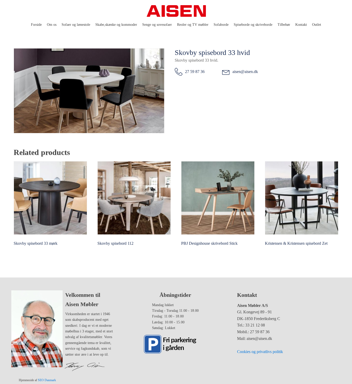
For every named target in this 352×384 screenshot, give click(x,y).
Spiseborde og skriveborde (253, 25)
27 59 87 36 (195, 71)
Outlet (316, 25)
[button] (155, 57)
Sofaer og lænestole (76, 25)
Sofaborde (221, 25)
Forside (36, 25)
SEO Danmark (47, 380)
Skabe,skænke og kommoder (116, 25)
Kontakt (301, 25)
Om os (51, 25)
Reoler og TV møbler (192, 25)
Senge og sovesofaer (157, 25)
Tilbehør (284, 25)
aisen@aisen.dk (245, 71)
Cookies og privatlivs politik (260, 351)
